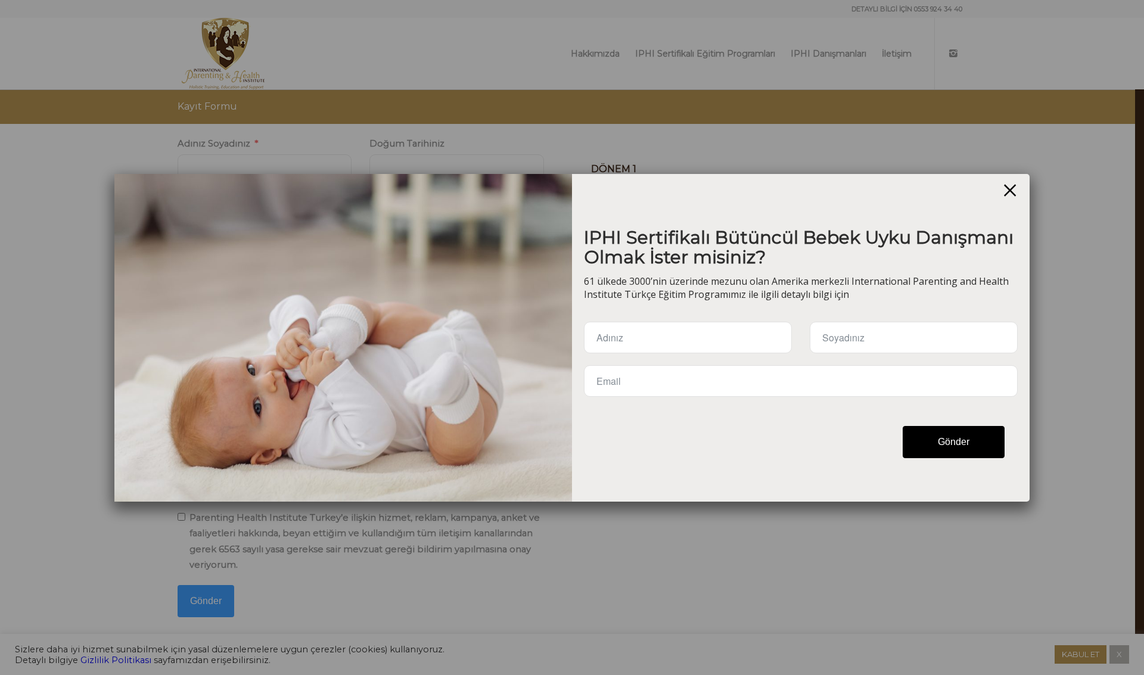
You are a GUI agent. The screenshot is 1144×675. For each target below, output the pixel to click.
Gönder (953, 442)
